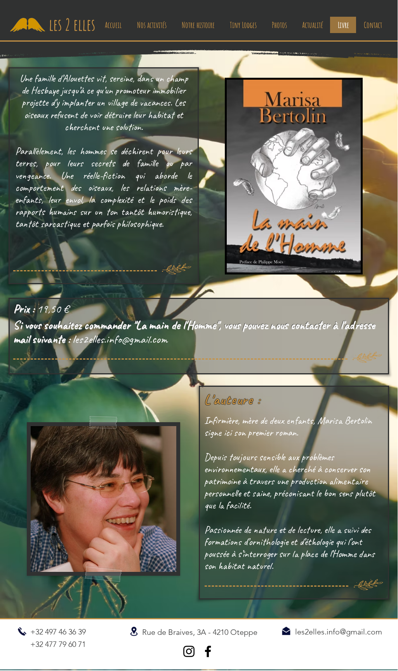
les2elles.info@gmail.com (120, 339)
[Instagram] (188, 651)
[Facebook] (208, 651)
